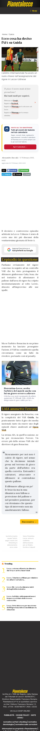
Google (15, 100)
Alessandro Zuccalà (10, 158)
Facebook (14, 103)
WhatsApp (24, 170)
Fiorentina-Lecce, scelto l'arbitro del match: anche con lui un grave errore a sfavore (20, 391)
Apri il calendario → (20, 147)
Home (4, 34)
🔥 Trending (7, 563)
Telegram (7, 174)
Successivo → (29, 521)
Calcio (11, 34)
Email (28, 174)
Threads (18, 174)
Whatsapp (15, 106)
